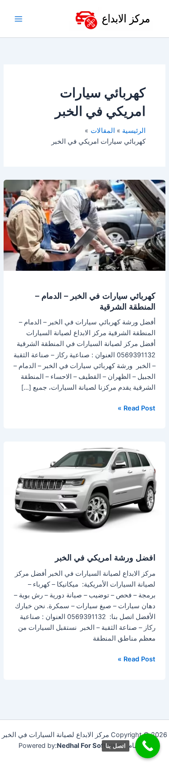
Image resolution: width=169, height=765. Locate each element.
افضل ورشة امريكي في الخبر (105, 557)
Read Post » (136, 407)
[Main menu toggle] (18, 18)
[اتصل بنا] (147, 745)
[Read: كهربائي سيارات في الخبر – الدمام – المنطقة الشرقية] (84, 225)
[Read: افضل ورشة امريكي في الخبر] (84, 487)
